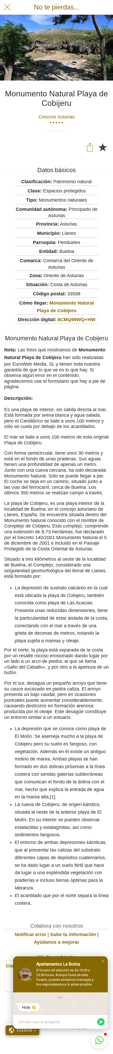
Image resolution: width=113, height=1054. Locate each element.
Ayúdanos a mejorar (56, 942)
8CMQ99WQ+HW (76, 319)
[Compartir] (90, 147)
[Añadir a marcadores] (102, 147)
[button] (103, 961)
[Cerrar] (7, 7)
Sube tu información (73, 934)
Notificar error (30, 934)
